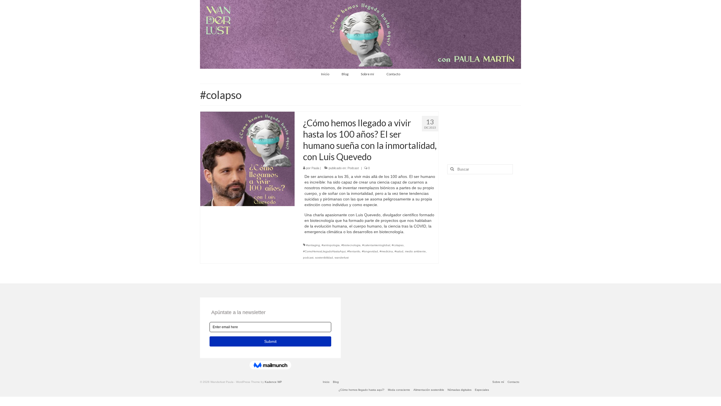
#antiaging (313, 245)
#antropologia (331, 245)
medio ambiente (415, 251)
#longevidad (370, 251)
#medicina (386, 251)
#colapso (398, 245)
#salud (399, 251)
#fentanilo (353, 251)
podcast (308, 257)
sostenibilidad (324, 257)
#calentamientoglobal (376, 245)
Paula (315, 168)
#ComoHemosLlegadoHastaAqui (324, 251)
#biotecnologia (350, 245)
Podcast (353, 168)
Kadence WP (273, 381)
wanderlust (342, 257)
